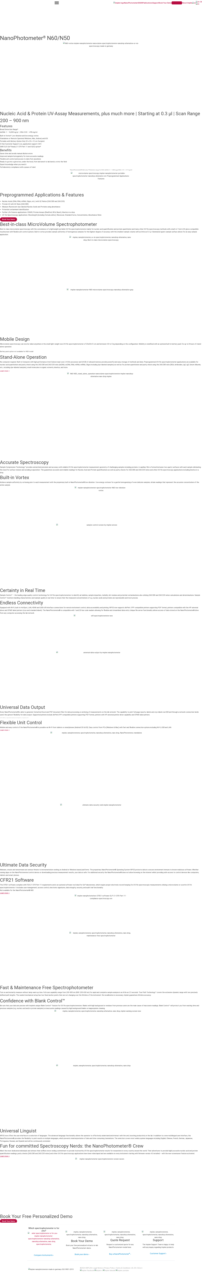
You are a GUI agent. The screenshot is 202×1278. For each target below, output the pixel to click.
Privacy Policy (109, 1268)
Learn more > (5, 371)
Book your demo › (82, 1254)
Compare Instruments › (44, 1255)
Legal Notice (98, 1268)
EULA (139, 1268)
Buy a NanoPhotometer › (120, 1254)
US (132, 1268)
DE (135, 1268)
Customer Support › (158, 1253)
